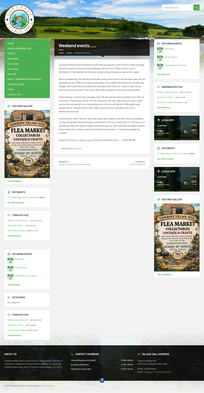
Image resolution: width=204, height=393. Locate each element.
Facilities (13, 63)
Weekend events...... (16, 225)
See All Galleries (14, 181)
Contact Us (14, 94)
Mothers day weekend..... (18, 220)
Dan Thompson (48, 385)
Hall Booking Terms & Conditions (24, 197)
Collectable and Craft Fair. (26, 275)
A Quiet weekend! (137, 164)
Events (11, 53)
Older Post (140, 162)
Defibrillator (15, 84)
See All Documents (15, 202)
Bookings (13, 58)
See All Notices (14, 235)
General (78, 148)
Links (10, 89)
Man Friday (19, 259)
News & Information (19, 48)
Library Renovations (16, 230)
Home (61, 52)
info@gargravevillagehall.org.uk (157, 372)
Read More (57, 367)
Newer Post (64, 162)
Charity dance (21, 267)
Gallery (12, 74)
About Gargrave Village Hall (24, 79)
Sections (12, 68)
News (69, 52)
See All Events (13, 284)
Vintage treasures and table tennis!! (75, 164)
